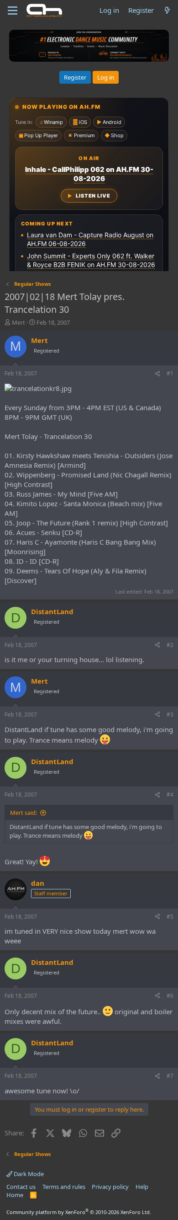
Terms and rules (63, 1187)
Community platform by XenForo (78, 1212)
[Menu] (12, 10)
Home (14, 1195)
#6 (170, 996)
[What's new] (167, 10)
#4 (170, 794)
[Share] (157, 374)
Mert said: (23, 812)
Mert (18, 322)
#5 (170, 916)
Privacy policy (110, 1187)
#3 (170, 714)
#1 (170, 373)
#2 (170, 645)
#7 (170, 1076)
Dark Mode (28, 1174)
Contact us (21, 1187)
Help (142, 1187)
